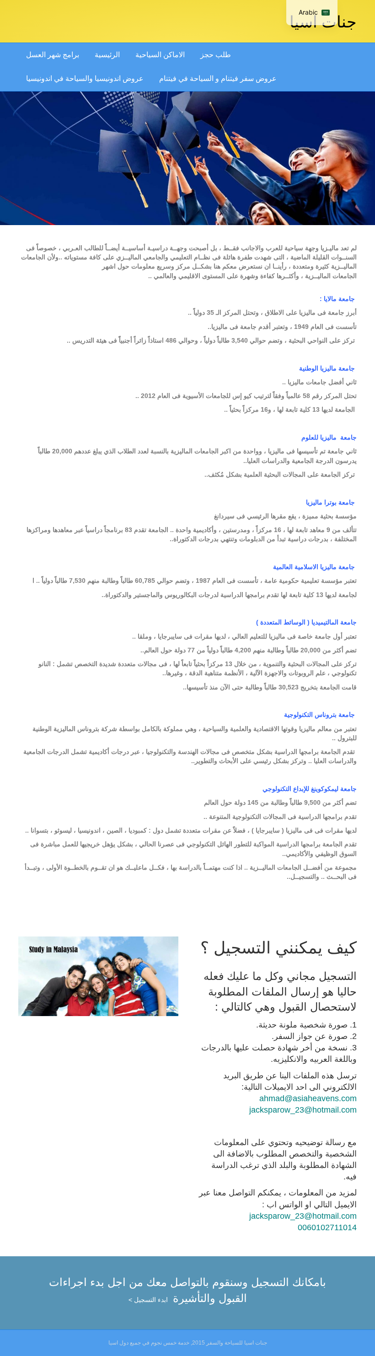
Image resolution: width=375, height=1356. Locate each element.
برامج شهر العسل (52, 55)
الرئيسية (107, 55)
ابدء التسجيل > (148, 1299)
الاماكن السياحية (160, 55)
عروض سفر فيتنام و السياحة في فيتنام (218, 78)
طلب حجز (215, 55)
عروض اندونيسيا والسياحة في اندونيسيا (85, 78)
